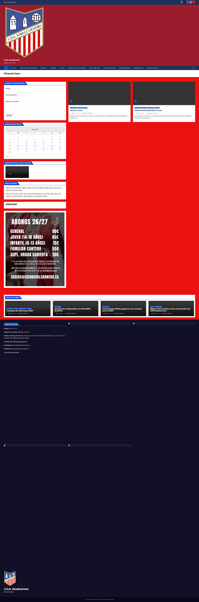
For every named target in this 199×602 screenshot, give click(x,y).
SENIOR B (44, 68)
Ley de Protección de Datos (11, 352)
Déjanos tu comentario (13, 101)
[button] (191, 68)
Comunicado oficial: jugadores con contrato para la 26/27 (122, 310)
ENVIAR (9, 115)
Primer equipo (150, 107)
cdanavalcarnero (86, 113)
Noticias (79, 107)
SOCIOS (62, 68)
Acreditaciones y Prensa (77, 68)
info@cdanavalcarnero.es (20, 341)
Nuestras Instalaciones (28, 68)
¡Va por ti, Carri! (76, 110)
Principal (85, 107)
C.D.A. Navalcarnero (12, 60)
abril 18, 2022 (75, 113)
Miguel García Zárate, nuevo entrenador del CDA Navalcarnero (170, 310)
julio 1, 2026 (59, 313)
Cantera (53, 68)
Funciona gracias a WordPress (92, 599)
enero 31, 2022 (140, 113)
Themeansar (111, 599)
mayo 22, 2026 (107, 313)
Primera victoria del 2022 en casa (148, 110)
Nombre (8, 88)
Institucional (73, 107)
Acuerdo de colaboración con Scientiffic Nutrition (72, 310)
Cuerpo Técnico (152, 68)
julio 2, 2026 (11, 313)
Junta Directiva (94, 68)
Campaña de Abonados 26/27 (20, 311)
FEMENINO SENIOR (124, 68)
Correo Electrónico (11, 95)
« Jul (7, 157)
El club (13, 68)
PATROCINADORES (109, 68)
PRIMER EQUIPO (139, 68)
